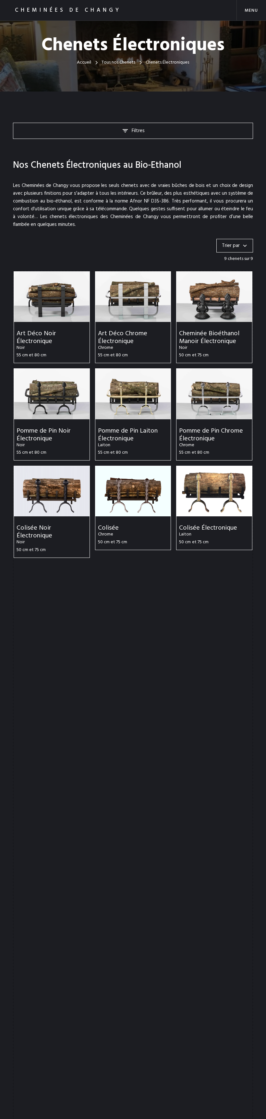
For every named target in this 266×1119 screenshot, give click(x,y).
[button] (251, 10)
